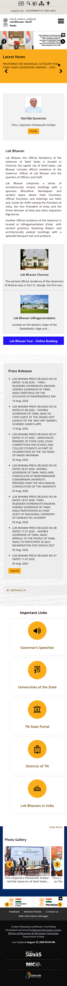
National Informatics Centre (46, 929)
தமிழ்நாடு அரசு (17, 10)
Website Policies (33, 911)
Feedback (14, 911)
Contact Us (52, 911)
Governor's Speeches (37, 647)
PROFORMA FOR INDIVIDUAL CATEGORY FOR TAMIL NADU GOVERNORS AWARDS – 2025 (30, 65)
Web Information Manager (33, 916)
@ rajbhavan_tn (16, 590)
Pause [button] (63, 35)
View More (55, 827)
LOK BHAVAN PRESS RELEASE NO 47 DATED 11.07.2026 (34, 557)
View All (14, 570)
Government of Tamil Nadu (41, 10)
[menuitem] (28, 3)
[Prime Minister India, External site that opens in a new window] (48, 902)
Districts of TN (37, 766)
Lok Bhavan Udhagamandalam (34, 318)
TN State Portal (37, 726)
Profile (33, 131)
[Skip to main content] (21, 3)
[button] (61, 21)
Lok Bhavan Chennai (34, 275)
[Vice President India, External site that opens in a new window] (18, 902)
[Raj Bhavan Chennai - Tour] (33, 335)
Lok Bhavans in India (37, 805)
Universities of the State (37, 687)
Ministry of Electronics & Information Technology (33, 933)
